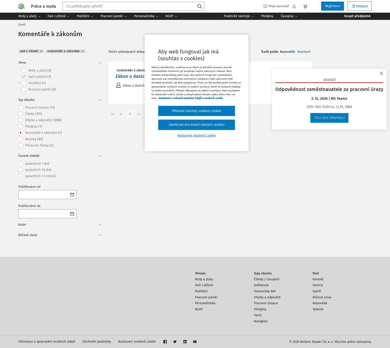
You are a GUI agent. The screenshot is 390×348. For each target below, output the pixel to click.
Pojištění (201, 291)
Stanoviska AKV (265, 291)
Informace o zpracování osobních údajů (46, 341)
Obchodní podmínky (96, 341)
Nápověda (320, 303)
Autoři (317, 291)
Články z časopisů (266, 279)
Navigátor (261, 321)
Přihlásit (362, 6)
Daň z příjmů (204, 285)
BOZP (199, 309)
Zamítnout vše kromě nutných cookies (197, 125)
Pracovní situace (266, 303)
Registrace (332, 6)
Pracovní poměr (206, 297)
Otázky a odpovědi (267, 297)
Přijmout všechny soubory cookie (196, 111)
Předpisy (260, 309)
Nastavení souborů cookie (137, 341)
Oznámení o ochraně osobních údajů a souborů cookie (191, 98)
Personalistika (205, 303)
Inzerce (318, 285)
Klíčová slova (322, 297)
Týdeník (318, 309)
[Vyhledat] (199, 6)
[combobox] (133, 6)
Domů (22, 24)
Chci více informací (329, 118)
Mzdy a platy (204, 279)
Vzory (258, 315)
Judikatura (261, 285)
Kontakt (318, 279)
